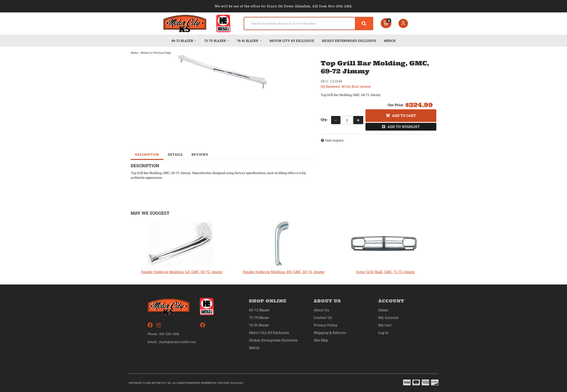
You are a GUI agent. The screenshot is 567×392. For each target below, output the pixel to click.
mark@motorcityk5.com (177, 341)
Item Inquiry (334, 140)
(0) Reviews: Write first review (346, 86)
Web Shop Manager (230, 382)
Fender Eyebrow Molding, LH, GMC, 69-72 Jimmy (181, 271)
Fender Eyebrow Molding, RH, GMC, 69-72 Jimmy (283, 271)
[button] (308, 23)
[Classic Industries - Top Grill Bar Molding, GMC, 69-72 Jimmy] (222, 71)
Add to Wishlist (403, 126)
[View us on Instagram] (158, 325)
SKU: (325, 81)
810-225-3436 (169, 334)
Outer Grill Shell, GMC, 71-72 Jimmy (385, 271)
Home (134, 52)
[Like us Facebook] (150, 325)
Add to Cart (404, 115)
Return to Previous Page (156, 52)
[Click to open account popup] (403, 23)
